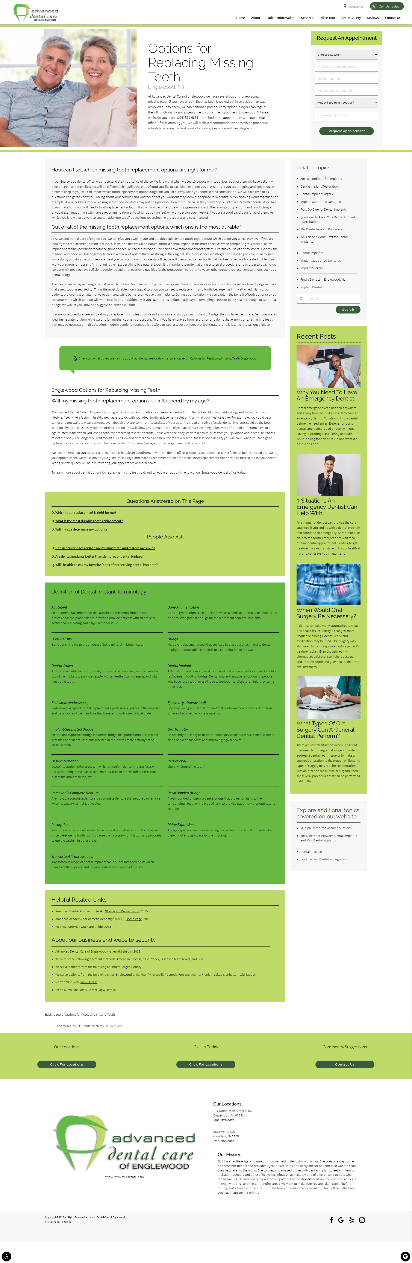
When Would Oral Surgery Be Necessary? (326, 613)
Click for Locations (67, 1064)
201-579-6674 (101, 452)
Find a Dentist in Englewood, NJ (322, 279)
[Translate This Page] (405, 1256)
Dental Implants (311, 253)
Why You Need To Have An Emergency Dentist (327, 395)
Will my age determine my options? (81, 529)
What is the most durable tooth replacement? (89, 521)
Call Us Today (389, 6)
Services (307, 17)
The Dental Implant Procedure (321, 229)
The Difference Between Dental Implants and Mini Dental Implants (328, 837)
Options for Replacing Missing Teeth (90, 1014)
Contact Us (393, 17)
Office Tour (327, 17)
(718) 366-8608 (223, 1141)
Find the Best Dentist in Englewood (325, 859)
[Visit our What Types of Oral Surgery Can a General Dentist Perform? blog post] (328, 718)
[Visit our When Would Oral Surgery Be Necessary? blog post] (328, 604)
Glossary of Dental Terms (122, 911)
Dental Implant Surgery (316, 194)
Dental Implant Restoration (319, 186)
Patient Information (281, 17)
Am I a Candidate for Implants (321, 178)
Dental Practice (311, 851)
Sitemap (66, 1221)
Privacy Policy (52, 1221)
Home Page (134, 919)
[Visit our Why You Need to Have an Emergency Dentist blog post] (328, 387)
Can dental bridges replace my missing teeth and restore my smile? (105, 548)
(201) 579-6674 (187, 117)
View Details (88, 982)
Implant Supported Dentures (320, 201)
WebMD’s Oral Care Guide (85, 926)
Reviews (373, 17)
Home (240, 17)
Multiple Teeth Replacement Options (325, 828)
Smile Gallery (351, 17)
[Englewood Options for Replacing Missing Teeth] (68, 146)
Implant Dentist (311, 287)
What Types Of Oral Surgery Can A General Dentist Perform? (325, 729)
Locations (356, 6)
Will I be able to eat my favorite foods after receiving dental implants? (106, 565)
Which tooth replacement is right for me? (85, 512)
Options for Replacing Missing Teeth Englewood (223, 358)
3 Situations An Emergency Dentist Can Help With (327, 506)
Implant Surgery (311, 268)
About (255, 17)
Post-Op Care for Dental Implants (323, 209)
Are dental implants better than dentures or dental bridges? (99, 556)
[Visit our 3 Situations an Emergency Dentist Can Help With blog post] (328, 495)
